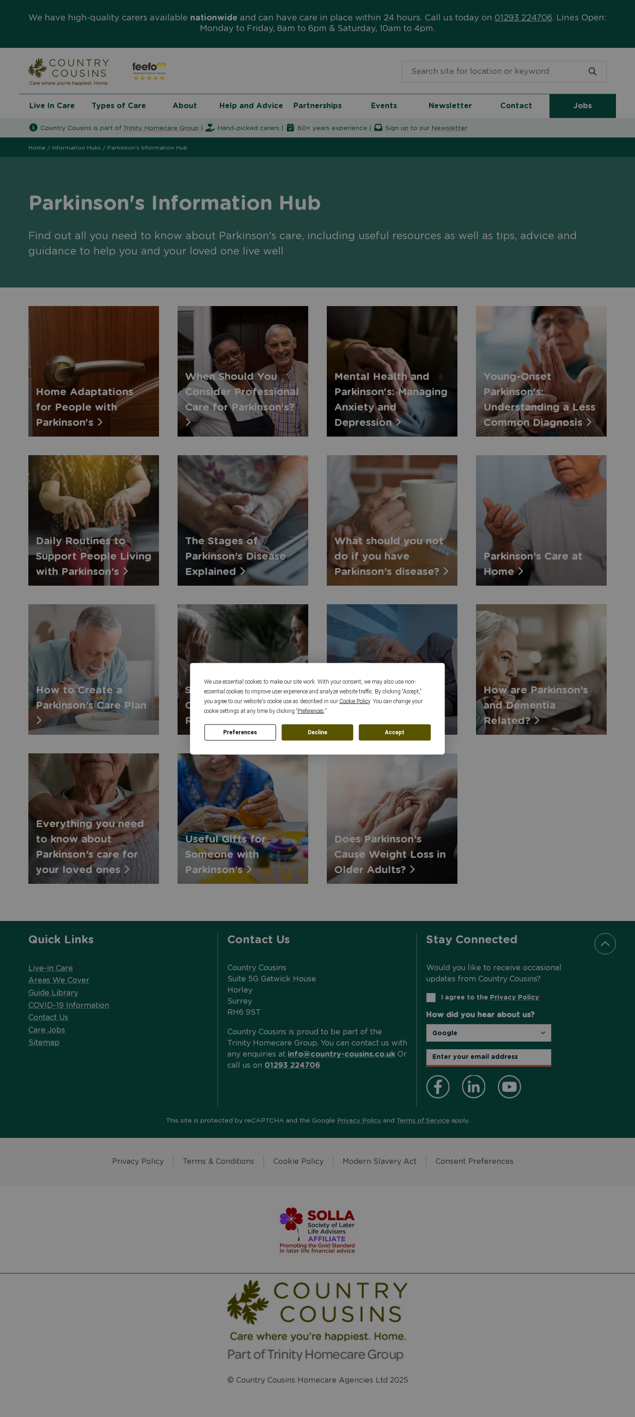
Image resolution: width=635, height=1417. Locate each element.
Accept (394, 732)
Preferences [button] (311, 710)
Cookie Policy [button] (354, 701)
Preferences (240, 732)
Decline (317, 732)
